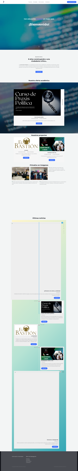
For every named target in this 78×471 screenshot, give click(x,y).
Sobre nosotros (28, 461)
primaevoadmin (58, 292)
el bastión (26, 150)
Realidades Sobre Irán (52, 152)
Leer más (39, 123)
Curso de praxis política (39, 117)
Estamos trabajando (52, 439)
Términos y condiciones (16, 458)
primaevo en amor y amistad (52, 291)
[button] (71, 2)
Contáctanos (28, 462)
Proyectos (28, 458)
